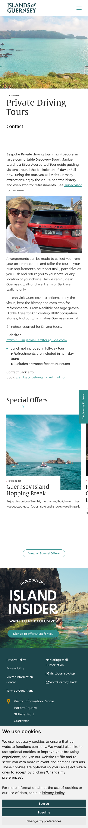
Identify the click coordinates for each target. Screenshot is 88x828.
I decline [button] (44, 812)
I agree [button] (44, 803)
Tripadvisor (73, 185)
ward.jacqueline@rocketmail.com (41, 377)
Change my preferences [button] (44, 821)
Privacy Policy (53, 793)
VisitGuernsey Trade (63, 682)
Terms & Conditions (19, 690)
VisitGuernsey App (62, 673)
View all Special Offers (44, 553)
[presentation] (10, 406)
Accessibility (15, 668)
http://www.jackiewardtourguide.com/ (36, 340)
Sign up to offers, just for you (33, 633)
